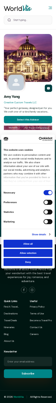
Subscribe (28, 373)
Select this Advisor (28, 119)
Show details (39, 234)
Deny (28, 262)
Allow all (28, 243)
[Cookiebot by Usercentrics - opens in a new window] (39, 139)
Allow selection (28, 253)
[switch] (48, 202)
